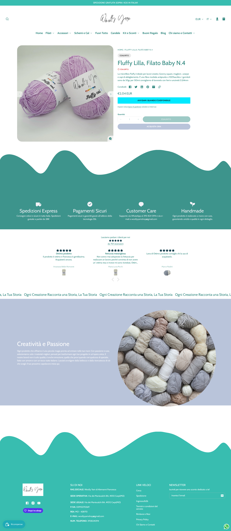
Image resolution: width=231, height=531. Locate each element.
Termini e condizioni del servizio (147, 507)
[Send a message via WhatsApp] (226, 526)
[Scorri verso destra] (110, 94)
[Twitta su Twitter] (136, 87)
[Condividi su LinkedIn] (142, 87)
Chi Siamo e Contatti (145, 524)
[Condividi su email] (154, 87)
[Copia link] (159, 87)
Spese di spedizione (134, 107)
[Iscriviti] (222, 496)
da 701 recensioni (115, 244)
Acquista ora (154, 126)
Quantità (121, 114)
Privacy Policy (142, 519)
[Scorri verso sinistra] (20, 94)
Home (120, 50)
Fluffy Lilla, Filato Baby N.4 (139, 50)
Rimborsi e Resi (143, 514)
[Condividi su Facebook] (130, 87)
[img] (115, 240)
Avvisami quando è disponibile (154, 100)
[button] (7, 19)
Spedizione (141, 495)
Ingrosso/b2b (142, 501)
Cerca (138, 490)
